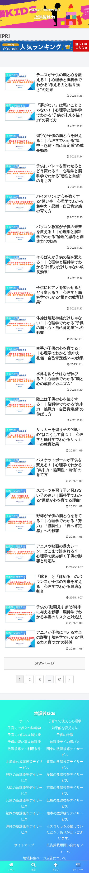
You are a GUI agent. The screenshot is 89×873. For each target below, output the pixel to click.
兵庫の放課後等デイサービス (24, 803)
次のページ (44, 663)
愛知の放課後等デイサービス (65, 777)
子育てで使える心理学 (64, 721)
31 (59, 679)
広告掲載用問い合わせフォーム (65, 848)
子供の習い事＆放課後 (24, 742)
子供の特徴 (64, 735)
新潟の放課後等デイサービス (65, 764)
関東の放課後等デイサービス (65, 752)
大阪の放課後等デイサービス (24, 790)
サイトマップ (24, 845)
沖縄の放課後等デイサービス (24, 829)
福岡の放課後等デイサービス (24, 816)
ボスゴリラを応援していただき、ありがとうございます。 (65, 832)
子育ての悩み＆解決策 (24, 735)
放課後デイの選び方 (65, 742)
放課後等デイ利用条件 (24, 749)
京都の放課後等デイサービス (65, 790)
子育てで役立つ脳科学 (24, 728)
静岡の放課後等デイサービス (24, 777)
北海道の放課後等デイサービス (24, 764)
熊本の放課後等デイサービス (65, 816)
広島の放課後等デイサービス (65, 803)
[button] (79, 574)
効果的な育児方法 (65, 728)
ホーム (24, 721)
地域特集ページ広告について (44, 858)
